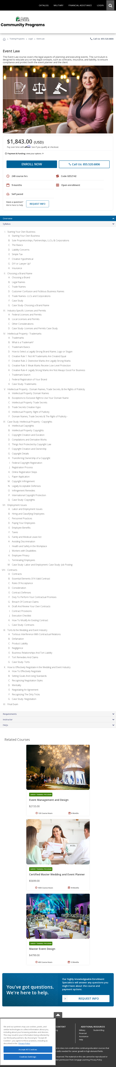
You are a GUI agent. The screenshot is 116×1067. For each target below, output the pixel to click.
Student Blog (98, 1030)
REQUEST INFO (37, 203)
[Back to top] (58, 1026)
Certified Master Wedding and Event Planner (57, 874)
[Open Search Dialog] (110, 5)
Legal (30, 39)
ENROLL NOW (32, 164)
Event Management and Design (48, 800)
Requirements (10, 713)
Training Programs (17, 39)
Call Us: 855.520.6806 (101, 38)
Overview (7, 218)
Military (82, 1030)
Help (81, 1039)
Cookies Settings (28, 1056)
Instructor (8, 719)
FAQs (5, 725)
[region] (28, 1041)
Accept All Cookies (28, 1049)
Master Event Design (42, 948)
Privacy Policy (96, 1059)
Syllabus (7, 223)
